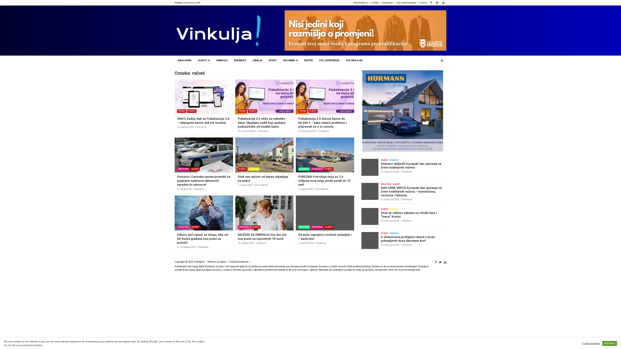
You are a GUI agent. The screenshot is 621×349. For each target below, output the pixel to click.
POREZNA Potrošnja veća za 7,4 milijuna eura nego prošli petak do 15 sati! (324, 180)
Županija (254, 169)
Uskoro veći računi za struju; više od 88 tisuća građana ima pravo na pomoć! (202, 238)
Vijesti (202, 60)
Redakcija (321, 243)
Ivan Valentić (261, 185)
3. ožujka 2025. (245, 185)
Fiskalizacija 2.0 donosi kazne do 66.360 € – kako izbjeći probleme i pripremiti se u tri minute (322, 122)
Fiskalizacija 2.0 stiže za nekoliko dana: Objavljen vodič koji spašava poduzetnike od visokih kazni (261, 122)
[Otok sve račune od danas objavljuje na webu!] (264, 155)
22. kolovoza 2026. (390, 220)
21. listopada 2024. (186, 247)
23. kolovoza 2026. (390, 171)
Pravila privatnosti (239, 261)
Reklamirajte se (360, 2)
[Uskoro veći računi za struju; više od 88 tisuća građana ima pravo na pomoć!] (203, 213)
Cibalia (257, 60)
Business (240, 60)
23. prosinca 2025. (247, 131)
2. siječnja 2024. (306, 243)
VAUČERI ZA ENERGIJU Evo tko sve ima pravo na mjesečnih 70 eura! (262, 237)
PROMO (181, 111)
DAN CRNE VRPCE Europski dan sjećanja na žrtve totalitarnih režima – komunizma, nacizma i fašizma (411, 191)
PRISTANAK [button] (609, 343)
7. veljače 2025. (306, 189)
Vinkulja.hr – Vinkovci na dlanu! (210, 261)
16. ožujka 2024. (246, 243)
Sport (273, 60)
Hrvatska (183, 169)
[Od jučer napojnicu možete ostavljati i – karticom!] (325, 213)
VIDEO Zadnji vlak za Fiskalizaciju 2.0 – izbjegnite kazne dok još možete (203, 121)
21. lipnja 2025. (184, 189)
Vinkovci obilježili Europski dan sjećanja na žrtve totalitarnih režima (411, 165)
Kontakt (375, 2)
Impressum (387, 2)
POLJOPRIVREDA (329, 60)
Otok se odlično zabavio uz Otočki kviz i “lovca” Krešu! (409, 214)
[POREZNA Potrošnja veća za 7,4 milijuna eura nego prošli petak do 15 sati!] (325, 155)
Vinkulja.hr (201, 127)
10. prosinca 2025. (307, 131)
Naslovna (184, 60)
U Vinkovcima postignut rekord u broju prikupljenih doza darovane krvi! (408, 239)
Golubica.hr (354, 60)
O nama (423, 2)
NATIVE (308, 60)
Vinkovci (222, 60)
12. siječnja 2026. (185, 127)
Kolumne (289, 60)
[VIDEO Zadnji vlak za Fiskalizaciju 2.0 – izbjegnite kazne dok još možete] (203, 97)
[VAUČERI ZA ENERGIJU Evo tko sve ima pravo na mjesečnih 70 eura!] (264, 213)
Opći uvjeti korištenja (406, 2)
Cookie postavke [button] (591, 343)
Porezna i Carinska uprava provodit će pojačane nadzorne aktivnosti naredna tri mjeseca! (203, 180)
